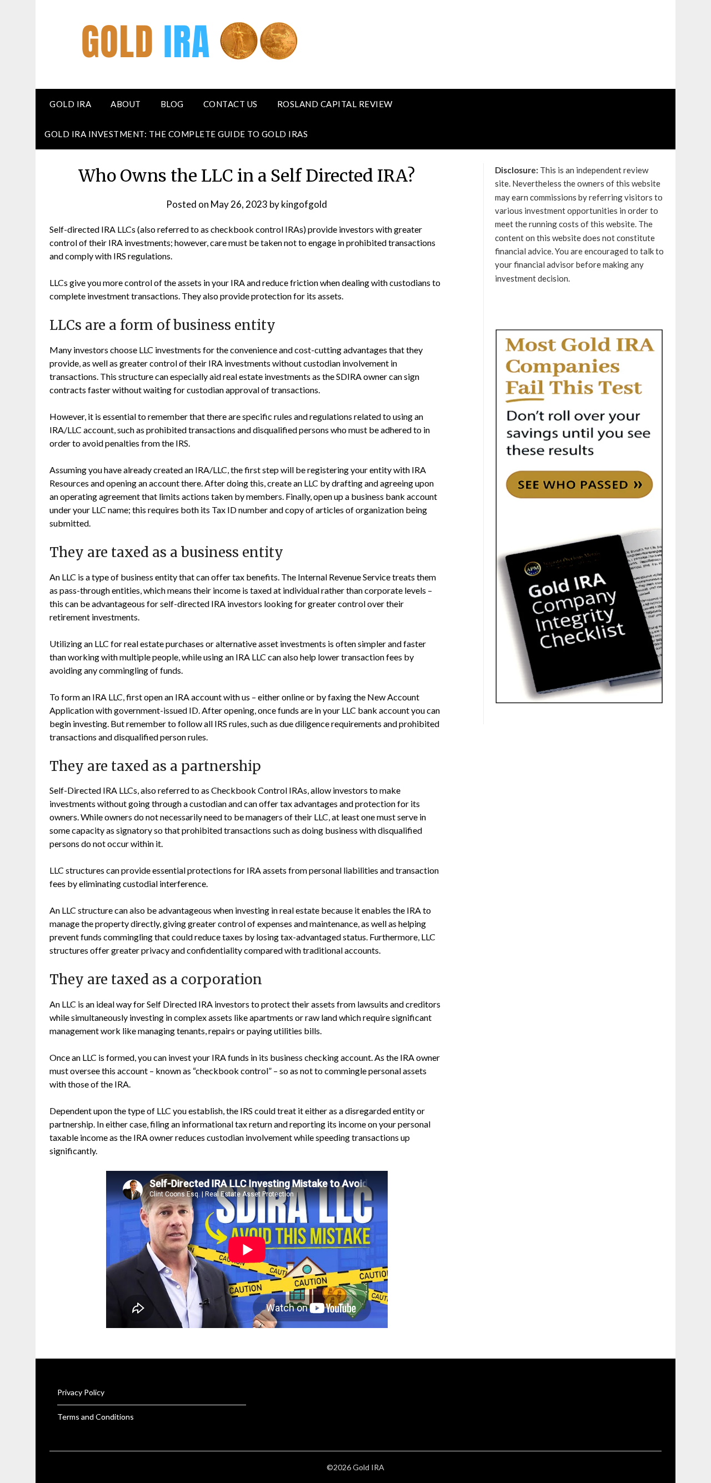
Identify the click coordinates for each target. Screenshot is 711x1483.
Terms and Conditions (95, 1416)
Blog (172, 104)
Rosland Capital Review (335, 104)
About (126, 104)
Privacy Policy (80, 1392)
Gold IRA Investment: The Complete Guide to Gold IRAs (176, 134)
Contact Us (230, 104)
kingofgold (304, 204)
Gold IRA (70, 104)
